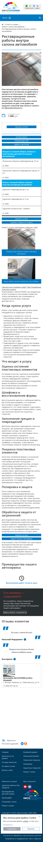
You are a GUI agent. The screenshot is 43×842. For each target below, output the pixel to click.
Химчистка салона (9, 781)
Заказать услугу (21, 127)
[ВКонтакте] (22, 743)
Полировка (27, 764)
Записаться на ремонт (8, 757)
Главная (5, 752)
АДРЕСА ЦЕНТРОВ (21, 144)
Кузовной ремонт (30, 752)
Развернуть (8, 825)
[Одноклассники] (25, 743)
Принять (31, 829)
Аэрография (7, 798)
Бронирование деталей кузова (8, 792)
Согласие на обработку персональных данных (22, 836)
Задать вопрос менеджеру (21, 539)
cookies (26, 821)
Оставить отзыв (8, 766)
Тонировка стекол (9, 802)
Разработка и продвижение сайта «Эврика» (23, 838)
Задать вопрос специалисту (14, 612)
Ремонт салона (8, 805)
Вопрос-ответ (7, 770)
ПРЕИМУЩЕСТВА (22, 141)
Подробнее (11, 829)
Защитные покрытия (32, 768)
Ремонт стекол (29, 772)
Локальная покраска (31, 760)
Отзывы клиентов (9, 762)
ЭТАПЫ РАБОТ (21, 137)
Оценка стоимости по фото (21, 222)
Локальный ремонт (31, 756)
